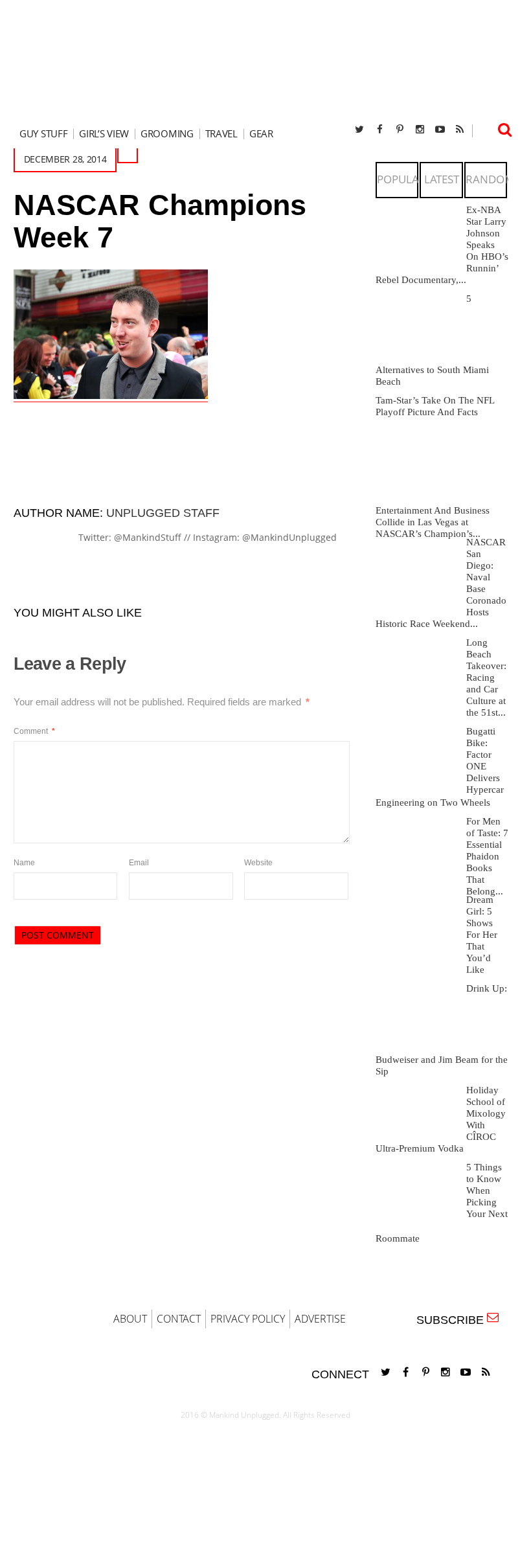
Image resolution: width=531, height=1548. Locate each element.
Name (24, 862)
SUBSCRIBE (453, 1320)
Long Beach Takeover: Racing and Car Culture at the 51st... (486, 677)
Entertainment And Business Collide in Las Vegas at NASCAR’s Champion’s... (433, 522)
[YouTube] (439, 129)
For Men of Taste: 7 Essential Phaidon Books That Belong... (487, 856)
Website (258, 862)
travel (221, 134)
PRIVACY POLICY (247, 1319)
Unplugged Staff (163, 513)
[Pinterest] (399, 129)
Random (490, 179)
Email (139, 862)
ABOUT (130, 1319)
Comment (34, 731)
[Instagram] (419, 129)
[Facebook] (379, 129)
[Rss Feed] (459, 129)
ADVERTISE (320, 1319)
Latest (441, 179)
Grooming (167, 134)
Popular (401, 179)
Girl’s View (104, 134)
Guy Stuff (43, 134)
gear (261, 134)
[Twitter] (359, 129)
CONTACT (179, 1319)
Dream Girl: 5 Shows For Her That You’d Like (481, 934)
